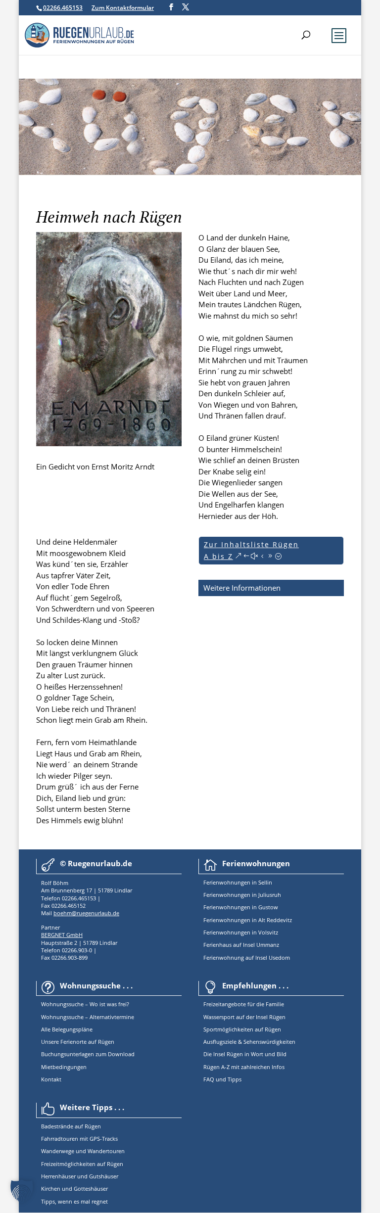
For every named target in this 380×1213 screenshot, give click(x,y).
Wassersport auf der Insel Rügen (244, 1017)
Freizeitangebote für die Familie (243, 1004)
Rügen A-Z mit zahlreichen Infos (244, 1067)
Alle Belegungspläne (67, 1029)
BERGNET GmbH (62, 934)
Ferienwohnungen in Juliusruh (242, 894)
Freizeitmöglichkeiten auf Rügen (82, 1163)
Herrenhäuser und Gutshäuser (79, 1176)
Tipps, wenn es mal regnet (74, 1201)
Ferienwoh (217, 882)
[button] (22, 1191)
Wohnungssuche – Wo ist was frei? (85, 1004)
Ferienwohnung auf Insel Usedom (246, 957)
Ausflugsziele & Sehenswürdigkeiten (249, 1041)
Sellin (264, 882)
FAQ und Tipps (222, 1079)
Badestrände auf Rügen (71, 1126)
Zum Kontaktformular (123, 7)
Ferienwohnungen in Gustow (240, 907)
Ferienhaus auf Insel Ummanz (241, 944)
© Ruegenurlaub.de (96, 863)
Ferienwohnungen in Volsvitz (240, 932)
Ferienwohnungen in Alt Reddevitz (247, 920)
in (253, 882)
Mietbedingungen (64, 1067)
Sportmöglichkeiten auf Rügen (242, 1029)
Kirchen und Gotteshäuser (74, 1188)
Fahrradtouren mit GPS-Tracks (79, 1138)
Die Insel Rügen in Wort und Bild (244, 1054)
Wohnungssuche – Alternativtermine (87, 1017)
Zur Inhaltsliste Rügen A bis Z (251, 550)
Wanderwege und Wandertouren (83, 1151)
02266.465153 (63, 7)
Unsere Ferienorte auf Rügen (77, 1041)
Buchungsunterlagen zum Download (88, 1054)
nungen (240, 882)
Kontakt (51, 1079)
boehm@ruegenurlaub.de (86, 913)
